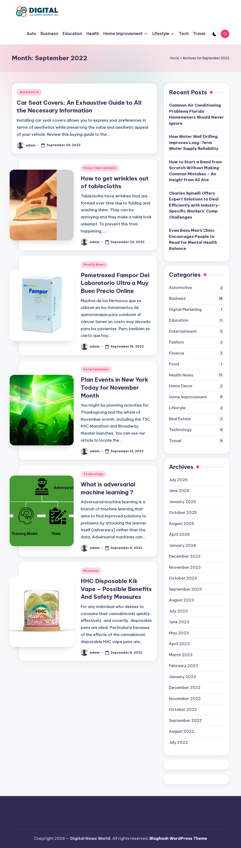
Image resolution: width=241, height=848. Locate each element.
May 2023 (179, 633)
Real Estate (180, 418)
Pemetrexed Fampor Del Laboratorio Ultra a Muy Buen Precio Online (115, 283)
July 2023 (178, 611)
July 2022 (178, 742)
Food (174, 364)
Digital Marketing (185, 309)
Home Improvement (100, 168)
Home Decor (181, 385)
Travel (175, 440)
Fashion (176, 342)
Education (179, 320)
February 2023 (183, 665)
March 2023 (181, 654)
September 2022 (185, 720)
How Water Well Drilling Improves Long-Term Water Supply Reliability (193, 142)
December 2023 (185, 556)
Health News (94, 264)
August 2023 (181, 600)
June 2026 (179, 490)
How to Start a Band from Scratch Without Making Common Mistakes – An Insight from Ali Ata (195, 171)
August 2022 (181, 731)
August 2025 (181, 523)
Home (174, 58)
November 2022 (185, 698)
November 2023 (185, 567)
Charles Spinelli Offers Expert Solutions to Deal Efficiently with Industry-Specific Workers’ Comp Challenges (194, 205)
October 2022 (183, 709)
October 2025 (183, 512)
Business (91, 570)
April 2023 (179, 643)
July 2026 (178, 479)
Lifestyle (177, 407)
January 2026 (182, 501)
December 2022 (185, 687)
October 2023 (183, 578)
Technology (93, 474)
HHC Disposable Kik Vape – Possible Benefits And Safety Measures (116, 588)
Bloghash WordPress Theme (178, 838)
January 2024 (182, 545)
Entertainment (96, 369)
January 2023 (182, 676)
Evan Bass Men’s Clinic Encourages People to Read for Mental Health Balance (193, 239)
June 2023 (179, 621)
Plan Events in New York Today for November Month (114, 387)
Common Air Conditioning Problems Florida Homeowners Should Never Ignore (196, 114)
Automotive (29, 92)
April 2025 (179, 534)
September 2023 (185, 589)
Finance (176, 353)
